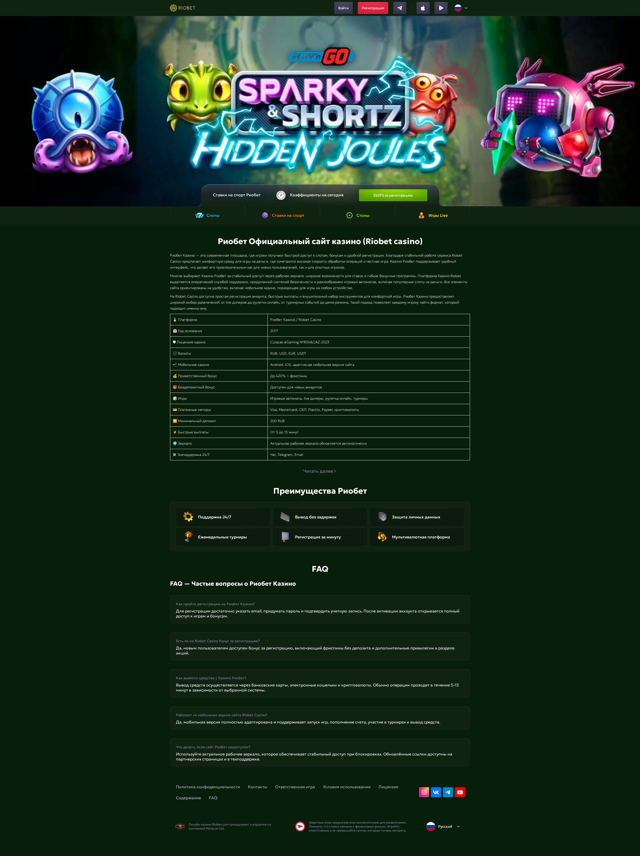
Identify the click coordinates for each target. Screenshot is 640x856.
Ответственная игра (295, 786)
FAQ (213, 797)
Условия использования (346, 786)
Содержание (188, 797)
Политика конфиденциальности (208, 786)
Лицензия (388, 786)
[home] (182, 8)
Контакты (257, 786)
